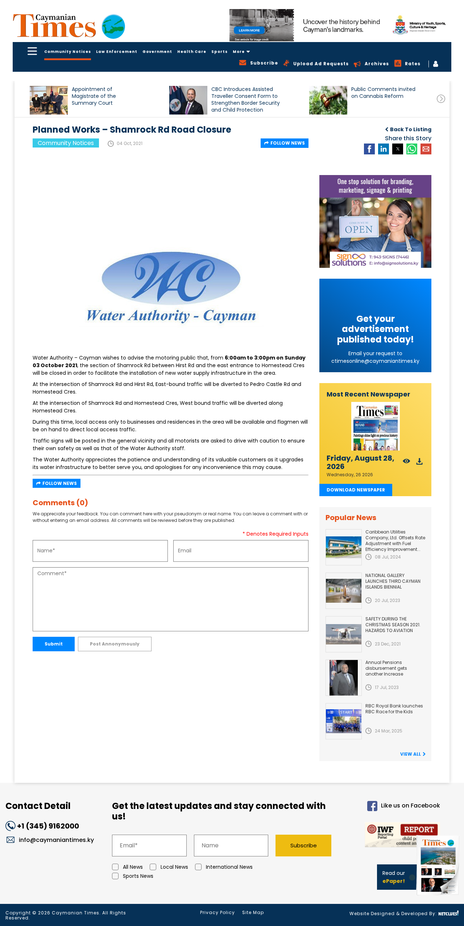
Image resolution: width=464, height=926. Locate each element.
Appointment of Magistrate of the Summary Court (94, 96)
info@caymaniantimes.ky (56, 840)
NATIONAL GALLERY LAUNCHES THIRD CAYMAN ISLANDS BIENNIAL (392, 581)
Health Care (191, 51)
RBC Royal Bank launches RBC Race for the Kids (394, 709)
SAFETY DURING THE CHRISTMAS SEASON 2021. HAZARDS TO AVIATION (392, 625)
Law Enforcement (116, 51)
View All (410, 754)
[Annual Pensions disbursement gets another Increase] (343, 677)
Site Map (253, 912)
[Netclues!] (448, 913)
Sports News (138, 876)
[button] (49, 100)
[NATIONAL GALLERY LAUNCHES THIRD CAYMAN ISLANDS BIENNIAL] (343, 591)
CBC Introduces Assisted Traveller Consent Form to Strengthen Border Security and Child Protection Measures (245, 99)
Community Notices (67, 51)
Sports (219, 51)
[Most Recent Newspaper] (375, 426)
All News (133, 867)
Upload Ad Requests (321, 64)
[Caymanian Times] (69, 25)
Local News (174, 867)
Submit (54, 644)
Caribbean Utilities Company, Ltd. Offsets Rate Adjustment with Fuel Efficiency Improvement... (395, 540)
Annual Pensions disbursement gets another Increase (386, 668)
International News (229, 867)
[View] (406, 463)
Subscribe (303, 845)
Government (157, 51)
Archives (377, 64)
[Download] (419, 463)
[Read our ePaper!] (438, 897)
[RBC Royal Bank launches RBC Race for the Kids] (343, 721)
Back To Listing (410, 129)
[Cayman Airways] (340, 25)
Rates (412, 64)
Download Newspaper (356, 490)
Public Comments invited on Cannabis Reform (383, 93)
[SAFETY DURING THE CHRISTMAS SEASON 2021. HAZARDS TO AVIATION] (343, 634)
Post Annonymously (115, 644)
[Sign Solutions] (375, 221)
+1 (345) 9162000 (48, 826)
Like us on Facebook (410, 805)
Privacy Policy (217, 912)
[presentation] (441, 99)
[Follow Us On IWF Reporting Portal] (392, 836)
